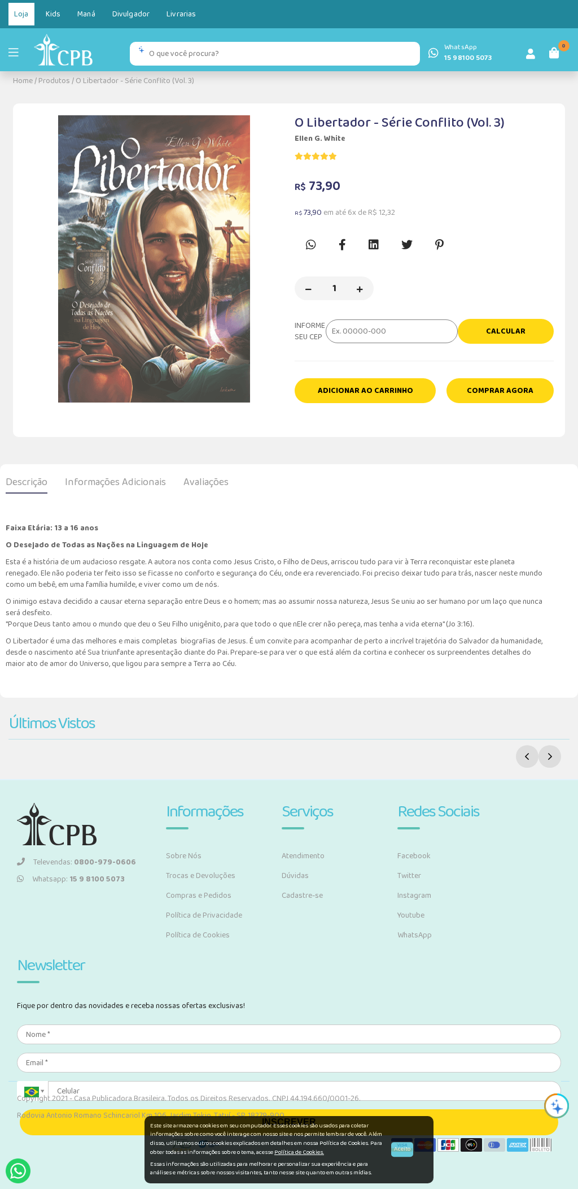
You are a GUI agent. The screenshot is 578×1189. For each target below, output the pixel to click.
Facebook (414, 856)
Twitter (409, 876)
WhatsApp (414, 935)
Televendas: (84, 862)
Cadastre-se (302, 895)
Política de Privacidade (204, 915)
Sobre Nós (184, 856)
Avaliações (206, 482)
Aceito (402, 1149)
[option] (154, 259)
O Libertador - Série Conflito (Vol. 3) (135, 81)
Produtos (54, 81)
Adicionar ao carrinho (365, 390)
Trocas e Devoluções (200, 876)
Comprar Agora (500, 390)
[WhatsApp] (18, 1170)
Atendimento (303, 856)
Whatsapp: (78, 879)
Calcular (506, 331)
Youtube (410, 915)
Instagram (414, 895)
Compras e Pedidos (198, 895)
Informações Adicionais (115, 482)
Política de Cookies (198, 935)
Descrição (26, 482)
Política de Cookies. (299, 1152)
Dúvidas (295, 876)
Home (23, 81)
